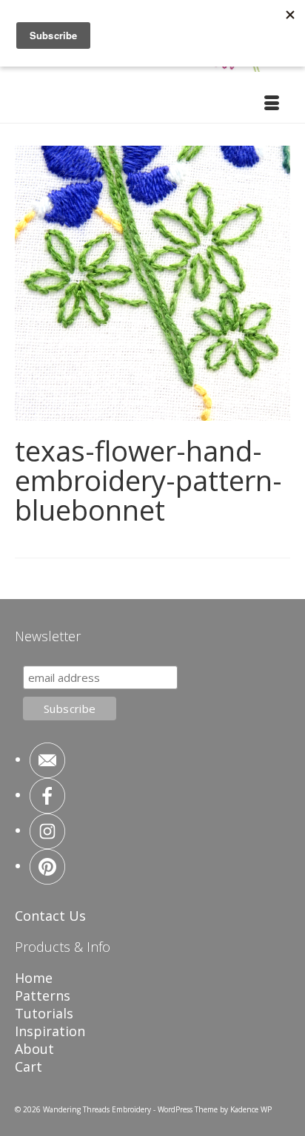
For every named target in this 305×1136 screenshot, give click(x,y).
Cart (28, 1066)
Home (34, 978)
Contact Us (50, 915)
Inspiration (50, 1031)
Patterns (42, 995)
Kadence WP (251, 1109)
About (34, 1049)
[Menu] (271, 104)
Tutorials (44, 1013)
